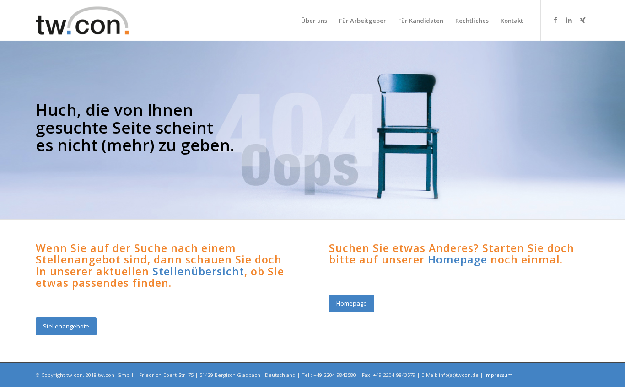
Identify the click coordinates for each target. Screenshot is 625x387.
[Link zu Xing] (582, 20)
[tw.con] (82, 20)
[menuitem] (314, 20)
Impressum (498, 374)
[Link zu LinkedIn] (569, 20)
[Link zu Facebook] (555, 20)
